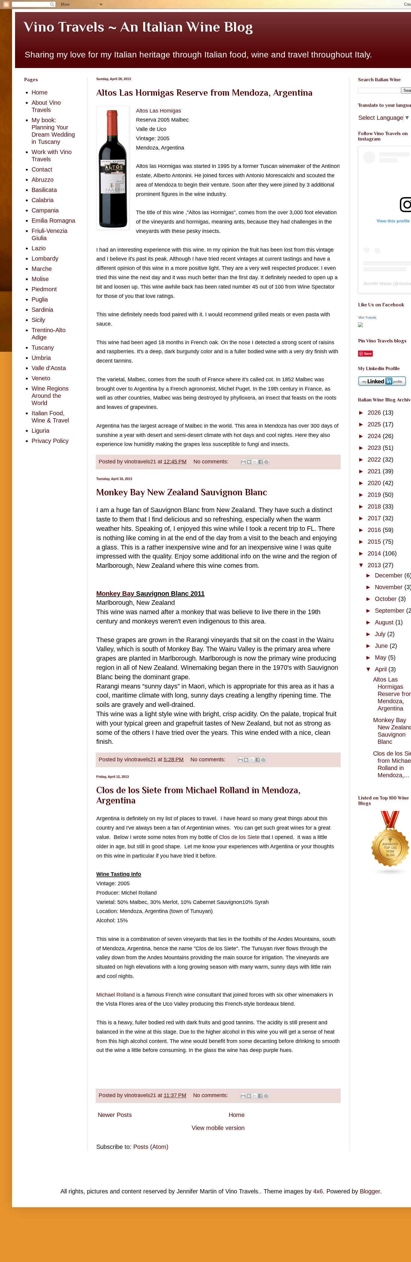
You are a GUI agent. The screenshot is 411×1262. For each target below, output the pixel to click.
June (382, 645)
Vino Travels (367, 317)
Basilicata (44, 190)
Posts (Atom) (150, 1146)
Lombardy (45, 258)
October (386, 598)
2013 (375, 565)
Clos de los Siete (239, 837)
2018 (375, 506)
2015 (375, 541)
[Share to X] (255, 462)
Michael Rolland (115, 995)
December (389, 575)
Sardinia (42, 309)
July (381, 634)
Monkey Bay (115, 593)
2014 (375, 553)
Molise (40, 279)
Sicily (38, 320)
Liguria (40, 430)
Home (237, 1115)
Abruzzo (43, 179)
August (385, 622)
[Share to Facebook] (261, 462)
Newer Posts (115, 1115)
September (390, 610)
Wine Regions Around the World (50, 395)
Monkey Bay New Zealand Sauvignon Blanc (181, 492)
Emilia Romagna (53, 220)
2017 (375, 518)
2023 (375, 447)
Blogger (370, 1191)
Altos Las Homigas (158, 111)
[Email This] (243, 462)
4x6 (318, 1191)
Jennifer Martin (377, 283)
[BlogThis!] (249, 462)
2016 (375, 530)
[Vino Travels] (360, 325)
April (381, 669)
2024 (375, 436)
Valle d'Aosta (49, 368)
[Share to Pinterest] (266, 462)
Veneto (41, 378)
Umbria (41, 357)
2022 (375, 459)
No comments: (211, 462)
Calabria (43, 200)
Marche (42, 268)
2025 (375, 424)
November (389, 587)
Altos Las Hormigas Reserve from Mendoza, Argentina (204, 93)
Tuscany (43, 347)
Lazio (39, 248)
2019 (375, 494)
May (381, 657)
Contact (42, 169)
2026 (375, 412)
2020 (375, 483)
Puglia (40, 299)
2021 (375, 471)
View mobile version (218, 1127)
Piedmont (44, 289)
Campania (45, 210)
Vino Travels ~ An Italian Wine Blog (138, 27)
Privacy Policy (50, 441)
